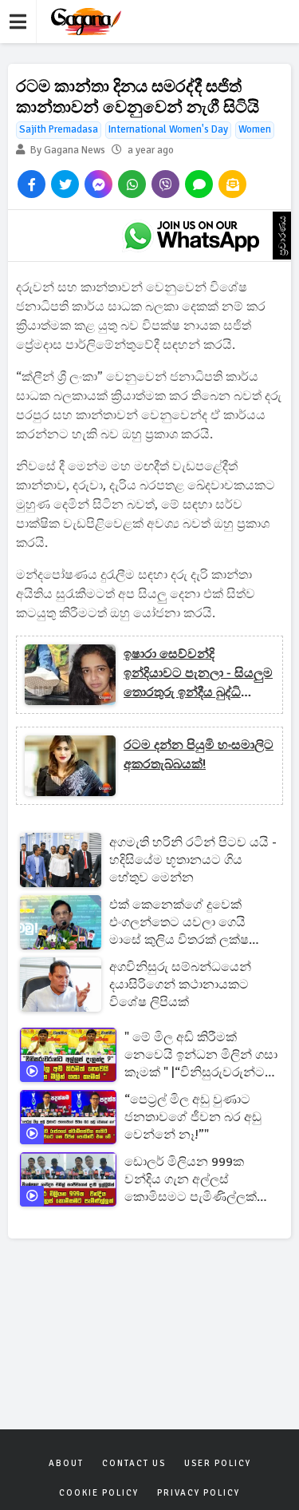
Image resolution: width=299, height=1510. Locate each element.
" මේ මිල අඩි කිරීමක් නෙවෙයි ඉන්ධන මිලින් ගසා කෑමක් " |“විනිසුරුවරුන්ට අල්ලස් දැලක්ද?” (200, 1055)
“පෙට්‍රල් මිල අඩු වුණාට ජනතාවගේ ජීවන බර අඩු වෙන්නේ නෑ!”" (193, 1117)
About (66, 1463)
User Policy (217, 1463)
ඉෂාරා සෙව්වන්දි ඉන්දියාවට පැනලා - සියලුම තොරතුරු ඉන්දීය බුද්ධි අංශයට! (198, 674)
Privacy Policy (198, 1493)
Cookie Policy (99, 1493)
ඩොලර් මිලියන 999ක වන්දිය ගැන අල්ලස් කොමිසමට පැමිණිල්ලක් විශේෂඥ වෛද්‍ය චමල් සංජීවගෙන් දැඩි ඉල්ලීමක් (191, 1180)
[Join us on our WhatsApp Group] (191, 235)
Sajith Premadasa (58, 129)
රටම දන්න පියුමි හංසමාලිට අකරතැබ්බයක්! (198, 754)
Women (254, 129)
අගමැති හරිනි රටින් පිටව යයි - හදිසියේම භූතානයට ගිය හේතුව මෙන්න (193, 860)
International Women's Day (168, 129)
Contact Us (134, 1463)
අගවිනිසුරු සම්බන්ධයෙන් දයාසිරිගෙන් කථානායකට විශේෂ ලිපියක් (180, 984)
